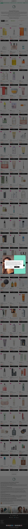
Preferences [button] (16, 265)
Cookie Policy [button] (19, 264)
